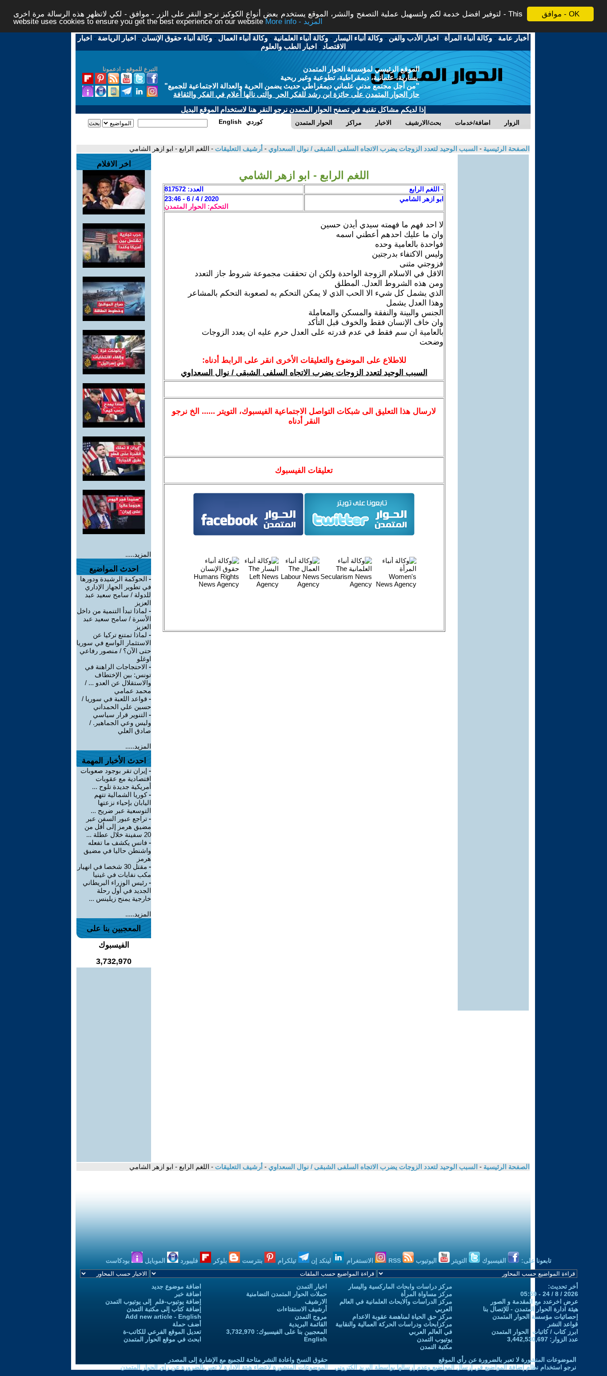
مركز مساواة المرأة (426, 1293)
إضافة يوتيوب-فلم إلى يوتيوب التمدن (153, 1301)
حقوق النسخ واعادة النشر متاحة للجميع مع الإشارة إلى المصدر (248, 1359)
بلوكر (221, 1260)
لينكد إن (322, 1260)
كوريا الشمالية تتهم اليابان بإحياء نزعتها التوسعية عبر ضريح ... (121, 802)
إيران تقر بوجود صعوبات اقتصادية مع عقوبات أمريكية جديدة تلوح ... (115, 778)
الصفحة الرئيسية (506, 148)
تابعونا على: (536, 1260)
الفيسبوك (495, 1260)
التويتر (460, 1260)
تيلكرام (288, 1260)
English (315, 1339)
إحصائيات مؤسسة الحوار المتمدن (535, 1316)
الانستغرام (361, 1260)
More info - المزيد (294, 22)
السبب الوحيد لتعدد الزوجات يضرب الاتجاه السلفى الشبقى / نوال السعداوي (372, 148)
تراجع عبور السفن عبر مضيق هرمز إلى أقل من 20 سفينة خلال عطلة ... (117, 826)
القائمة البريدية (308, 1324)
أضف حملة (186, 1324)
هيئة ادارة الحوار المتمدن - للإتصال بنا (530, 1309)
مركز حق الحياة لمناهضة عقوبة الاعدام (402, 1316)
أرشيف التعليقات (238, 148)
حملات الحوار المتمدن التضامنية (286, 1293)
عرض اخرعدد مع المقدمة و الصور (534, 1301)
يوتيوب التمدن (434, 1339)
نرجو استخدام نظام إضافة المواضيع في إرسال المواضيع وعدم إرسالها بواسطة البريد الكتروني (455, 1367)
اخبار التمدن (311, 1286)
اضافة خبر (188, 1293)
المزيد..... (138, 554)
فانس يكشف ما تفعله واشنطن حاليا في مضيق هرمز (117, 850)
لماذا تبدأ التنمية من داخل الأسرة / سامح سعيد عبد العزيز (114, 619)
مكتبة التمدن (436, 1346)
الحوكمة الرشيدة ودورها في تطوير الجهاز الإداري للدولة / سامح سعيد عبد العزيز (115, 591)
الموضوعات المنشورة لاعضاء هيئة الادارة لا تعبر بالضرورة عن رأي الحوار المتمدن (224, 1367)
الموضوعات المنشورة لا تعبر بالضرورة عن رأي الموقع (507, 1359)
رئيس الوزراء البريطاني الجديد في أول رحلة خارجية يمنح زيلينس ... (117, 890)
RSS (395, 1260)
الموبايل (156, 1260)
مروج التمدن (311, 1316)
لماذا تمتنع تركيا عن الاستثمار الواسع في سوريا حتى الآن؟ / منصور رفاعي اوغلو (113, 646)
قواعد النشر (562, 1324)
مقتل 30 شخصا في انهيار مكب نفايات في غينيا (114, 870)
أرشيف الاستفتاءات (302, 1309)
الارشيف (316, 1301)
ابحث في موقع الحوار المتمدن (162, 1339)
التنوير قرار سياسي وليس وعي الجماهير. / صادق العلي (120, 722)
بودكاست (119, 1260)
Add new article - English (163, 1316)
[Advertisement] (493, 288)
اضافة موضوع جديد (176, 1286)
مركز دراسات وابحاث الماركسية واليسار (400, 1286)
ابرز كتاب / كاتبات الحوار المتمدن (534, 1331)
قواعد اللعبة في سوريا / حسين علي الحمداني (116, 702)
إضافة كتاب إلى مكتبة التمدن (164, 1309)
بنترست (253, 1260)
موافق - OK (560, 14)
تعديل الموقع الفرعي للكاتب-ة (162, 1331)
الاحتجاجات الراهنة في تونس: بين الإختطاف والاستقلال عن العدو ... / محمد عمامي (118, 678)
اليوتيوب (427, 1260)
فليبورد (190, 1260)
